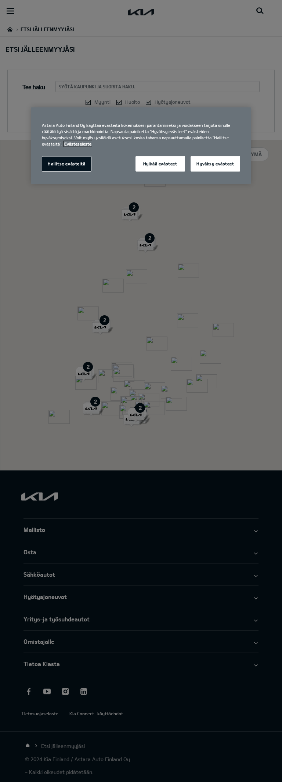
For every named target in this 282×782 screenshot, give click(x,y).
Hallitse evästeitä (66, 163)
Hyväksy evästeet (215, 163)
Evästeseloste (77, 144)
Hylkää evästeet (160, 163)
